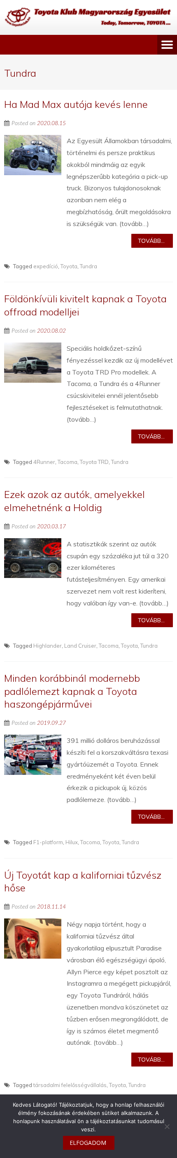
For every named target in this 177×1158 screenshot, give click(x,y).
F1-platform (48, 842)
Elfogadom (88, 1143)
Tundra (88, 266)
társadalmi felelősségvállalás (70, 1085)
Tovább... (151, 240)
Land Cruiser (80, 645)
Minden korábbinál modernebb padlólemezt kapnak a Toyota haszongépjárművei (72, 691)
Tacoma (67, 462)
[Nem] (167, 1126)
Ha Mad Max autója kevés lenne (76, 104)
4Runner (44, 462)
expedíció (45, 266)
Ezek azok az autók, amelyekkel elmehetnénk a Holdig (74, 500)
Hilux (71, 842)
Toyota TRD (94, 462)
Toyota (69, 266)
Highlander (47, 645)
